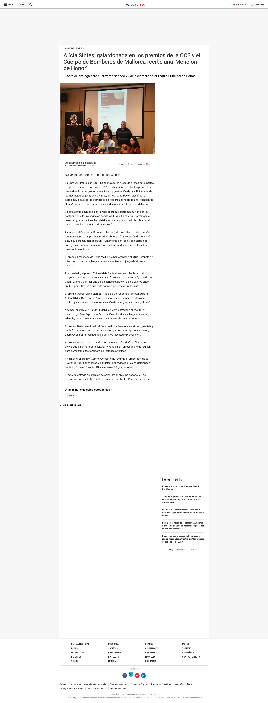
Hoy (171, 549)
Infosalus (150, 661)
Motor (185, 644)
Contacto (64, 684)
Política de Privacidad (161, 684)
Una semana (181, 549)
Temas (190, 684)
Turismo (186, 648)
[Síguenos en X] (131, 676)
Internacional (79, 652)
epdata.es (150, 656)
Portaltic (113, 656)
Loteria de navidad (95, 688)
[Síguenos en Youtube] (137, 676)
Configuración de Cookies (72, 688)
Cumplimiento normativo (95, 684)
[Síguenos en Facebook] (125, 676)
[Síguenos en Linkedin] (143, 676)
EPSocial (113, 661)
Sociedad (113, 648)
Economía (113, 644)
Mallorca (70, 395)
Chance (149, 644)
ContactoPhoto (191, 656)
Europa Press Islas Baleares (80, 163)
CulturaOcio (152, 648)
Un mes (194, 549)
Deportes (76, 656)
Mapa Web (179, 684)
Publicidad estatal (118, 688)
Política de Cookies (139, 684)
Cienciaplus (114, 652)
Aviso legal (76, 684)
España (75, 648)
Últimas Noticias (80, 644)
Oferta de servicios (119, 684)
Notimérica (188, 652)
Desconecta (151, 652)
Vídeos (74, 661)
